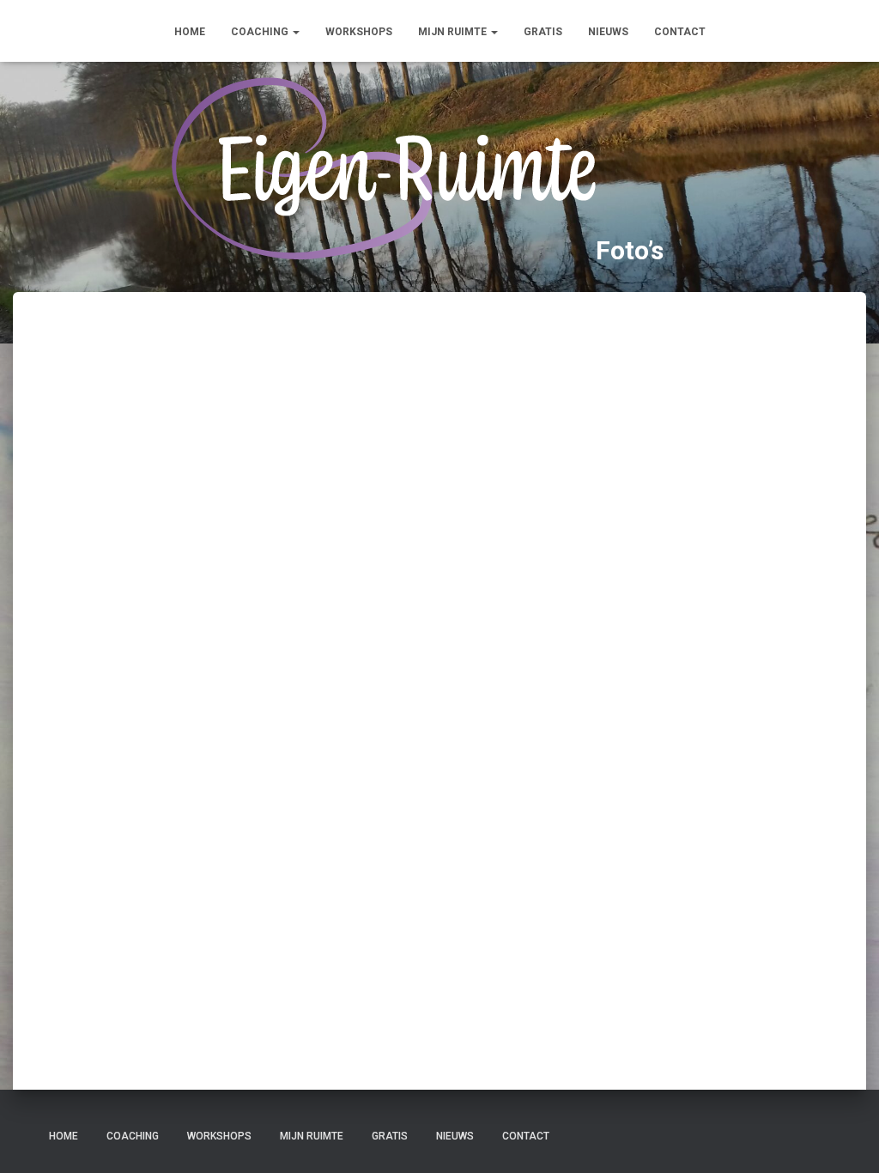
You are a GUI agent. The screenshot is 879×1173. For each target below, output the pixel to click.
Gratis (543, 32)
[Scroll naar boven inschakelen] (845, 1138)
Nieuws (608, 32)
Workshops (358, 32)
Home (189, 32)
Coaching (261, 32)
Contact (680, 32)
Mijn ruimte (453, 32)
